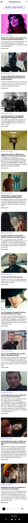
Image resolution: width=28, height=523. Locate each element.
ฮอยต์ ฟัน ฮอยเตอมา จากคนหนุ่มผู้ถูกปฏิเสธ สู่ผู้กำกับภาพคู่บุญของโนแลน (12, 116)
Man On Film (5, 48)
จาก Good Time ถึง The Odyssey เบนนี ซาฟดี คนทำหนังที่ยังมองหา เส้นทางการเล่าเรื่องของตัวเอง (13, 77)
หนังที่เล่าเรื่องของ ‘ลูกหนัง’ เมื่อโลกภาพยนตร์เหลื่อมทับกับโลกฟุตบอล (11, 196)
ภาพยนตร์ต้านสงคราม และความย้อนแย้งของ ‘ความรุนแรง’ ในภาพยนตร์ (13, 395)
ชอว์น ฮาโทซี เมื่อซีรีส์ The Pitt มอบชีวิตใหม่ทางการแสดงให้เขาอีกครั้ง (13, 354)
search (26, 2)
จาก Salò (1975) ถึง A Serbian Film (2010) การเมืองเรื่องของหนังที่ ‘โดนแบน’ (13, 236)
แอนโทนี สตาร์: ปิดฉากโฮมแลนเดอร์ (11, 277)
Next (23, 509)
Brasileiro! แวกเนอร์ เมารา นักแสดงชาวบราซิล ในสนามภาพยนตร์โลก (13, 488)
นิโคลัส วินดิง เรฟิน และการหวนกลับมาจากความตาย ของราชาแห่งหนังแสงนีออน (14, 38)
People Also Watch (7, 35)
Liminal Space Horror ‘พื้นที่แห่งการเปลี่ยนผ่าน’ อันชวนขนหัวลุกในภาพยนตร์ (13, 155)
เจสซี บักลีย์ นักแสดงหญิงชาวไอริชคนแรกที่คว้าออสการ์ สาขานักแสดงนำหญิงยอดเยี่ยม (13, 442)
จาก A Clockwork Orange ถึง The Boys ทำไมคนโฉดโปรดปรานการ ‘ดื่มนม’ (13, 313)
